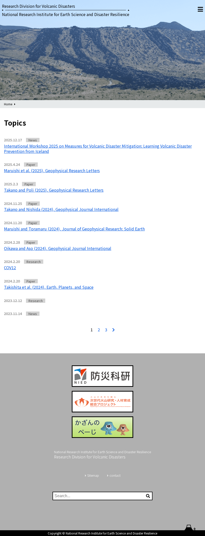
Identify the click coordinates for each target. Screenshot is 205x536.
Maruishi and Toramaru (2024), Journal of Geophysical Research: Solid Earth (74, 229)
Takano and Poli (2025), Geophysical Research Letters (54, 190)
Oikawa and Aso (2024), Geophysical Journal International (57, 248)
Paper (30, 164)
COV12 (10, 267)
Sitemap (93, 475)
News (32, 140)
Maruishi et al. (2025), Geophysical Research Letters (52, 170)
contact (115, 475)
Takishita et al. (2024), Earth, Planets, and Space (49, 287)
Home (8, 104)
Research (33, 261)
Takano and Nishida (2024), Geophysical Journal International (61, 209)
